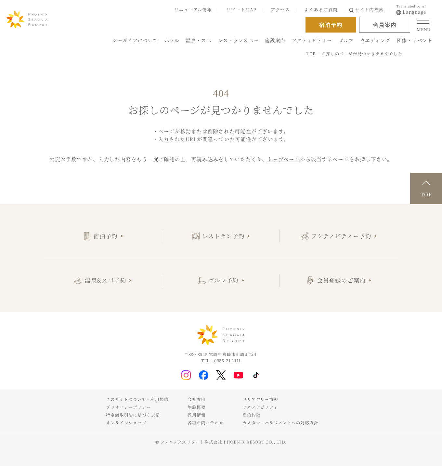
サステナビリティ (260, 407)
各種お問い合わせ (205, 422)
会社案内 (196, 399)
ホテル (171, 40)
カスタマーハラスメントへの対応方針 (280, 422)
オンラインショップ (126, 422)
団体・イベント (415, 40)
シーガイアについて (135, 40)
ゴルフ (346, 40)
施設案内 (275, 40)
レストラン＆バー (238, 40)
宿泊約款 (251, 415)
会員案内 (384, 25)
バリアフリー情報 (260, 399)
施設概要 (196, 407)
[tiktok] (256, 375)
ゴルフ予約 (223, 280)
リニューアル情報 (193, 9)
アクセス (280, 9)
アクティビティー (312, 40)
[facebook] (203, 375)
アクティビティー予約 (341, 236)
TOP (311, 53)
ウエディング (375, 40)
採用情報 (196, 415)
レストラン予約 (223, 236)
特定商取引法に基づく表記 (133, 415)
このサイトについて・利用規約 (137, 399)
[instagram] (186, 375)
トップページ (283, 159)
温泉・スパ (199, 40)
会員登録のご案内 (341, 280)
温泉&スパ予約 (105, 280)
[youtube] (238, 375)
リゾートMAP (241, 9)
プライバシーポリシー (128, 407)
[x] (221, 375)
